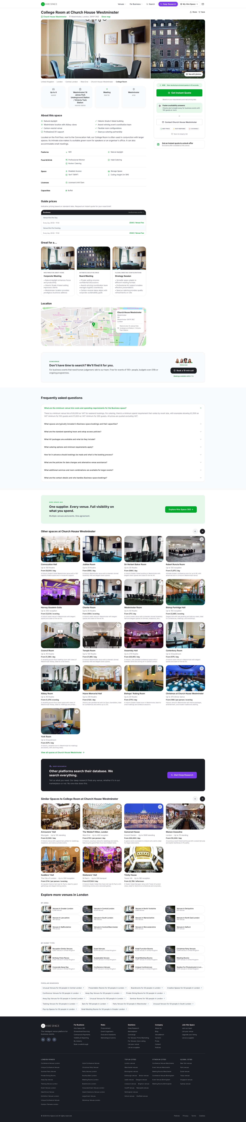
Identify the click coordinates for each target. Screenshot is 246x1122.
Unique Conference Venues (50, 1067)
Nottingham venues (131, 1092)
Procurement (105, 1028)
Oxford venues (129, 1096)
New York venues (186, 1063)
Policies (158, 1047)
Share (194, 12)
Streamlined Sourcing (82, 1031)
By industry (78, 1041)
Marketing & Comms (108, 1038)
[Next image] (77, 549)
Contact (158, 1044)
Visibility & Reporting (81, 1038)
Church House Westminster (54, 17)
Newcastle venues (142, 1088)
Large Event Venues (89, 1096)
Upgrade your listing (189, 1035)
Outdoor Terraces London (49, 1104)
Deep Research (169, 4)
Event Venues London (48, 1088)
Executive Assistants (108, 1035)
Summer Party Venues (48, 1071)
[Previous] (195, 531)
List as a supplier (134, 1047)
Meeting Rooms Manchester (161, 1071)
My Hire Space (189, 4)
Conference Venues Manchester (163, 1063)
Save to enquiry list (181, 134)
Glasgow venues (141, 1080)
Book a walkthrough (81, 1044)
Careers (158, 1038)
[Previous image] (44, 549)
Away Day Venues (47, 1080)
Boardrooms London (89, 1084)
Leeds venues (129, 1080)
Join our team (187, 1028)
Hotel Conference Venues (90, 1063)
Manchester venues (131, 1067)
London (60, 82)
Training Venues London (49, 1084)
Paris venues (184, 1067)
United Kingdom (47, 82)
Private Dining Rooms (48, 1075)
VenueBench (159, 1035)
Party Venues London (89, 1071)
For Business (135, 4)
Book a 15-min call (185, 370)
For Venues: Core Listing (136, 1041)
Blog (156, 1031)
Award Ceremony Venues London (93, 1092)
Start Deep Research (183, 775)
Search (152, 4)
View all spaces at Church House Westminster (61, 752)
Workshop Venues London (91, 1100)
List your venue (133, 1044)
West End (84, 82)
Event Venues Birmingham (161, 1080)
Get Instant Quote (181, 92)
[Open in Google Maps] (93, 326)
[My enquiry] (203, 4)
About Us (158, 1028)
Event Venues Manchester (161, 1067)
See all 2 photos (195, 74)
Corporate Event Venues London (93, 1088)
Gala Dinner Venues (47, 1092)
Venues (121, 4)
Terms (193, 1116)
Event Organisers (107, 1031)
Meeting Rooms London (90, 1080)
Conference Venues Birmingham (163, 1075)
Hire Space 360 (79, 1028)
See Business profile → (136, 212)
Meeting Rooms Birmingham (162, 1084)
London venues (130, 1063)
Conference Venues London (50, 1063)
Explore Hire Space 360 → (181, 509)
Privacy (185, 1116)
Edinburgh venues (131, 1075)
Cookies (202, 1116)
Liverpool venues (130, 1084)
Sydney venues (185, 1084)
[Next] (202, 531)
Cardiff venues (129, 1088)
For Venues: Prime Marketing (138, 1038)
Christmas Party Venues (90, 1067)
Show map (105, 17)
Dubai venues (184, 1071)
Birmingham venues (131, 1071)
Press (157, 1041)
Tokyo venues (185, 1075)
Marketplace (132, 1031)
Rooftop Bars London (89, 1075)
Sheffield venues (142, 1096)
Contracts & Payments (82, 1035)
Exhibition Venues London (50, 1096)
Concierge (131, 1035)
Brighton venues (143, 1084)
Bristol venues (144, 1075)
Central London (71, 82)
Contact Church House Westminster (181, 122)
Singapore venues (186, 1080)
